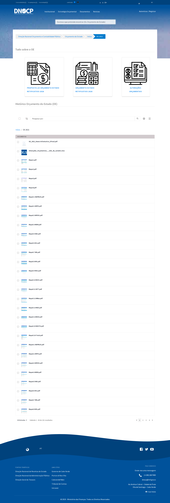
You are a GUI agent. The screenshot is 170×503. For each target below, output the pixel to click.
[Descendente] (27, 118)
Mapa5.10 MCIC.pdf (35, 280)
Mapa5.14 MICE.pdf (35, 317)
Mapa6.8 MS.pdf (34, 409)
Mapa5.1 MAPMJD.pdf (36, 197)
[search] (137, 118)
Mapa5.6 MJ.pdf (34, 243)
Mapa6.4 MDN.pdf (35, 372)
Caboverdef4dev (58, 480)
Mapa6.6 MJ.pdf (34, 391)
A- (100, 3)
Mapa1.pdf (33, 160)
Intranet (55, 488)
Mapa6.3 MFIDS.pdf (36, 363)
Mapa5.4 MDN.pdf (35, 225)
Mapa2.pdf (33, 169)
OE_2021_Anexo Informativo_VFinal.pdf (43, 141)
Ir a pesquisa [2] (32, 2)
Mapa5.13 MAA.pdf (35, 308)
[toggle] (23, 118)
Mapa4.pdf (33, 188)
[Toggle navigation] (36, 11)
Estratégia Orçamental (67, 11)
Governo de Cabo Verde (61, 471)
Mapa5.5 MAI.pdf (35, 234)
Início (18, 130)
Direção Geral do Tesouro (25, 480)
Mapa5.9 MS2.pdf (35, 271)
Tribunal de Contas (59, 484)
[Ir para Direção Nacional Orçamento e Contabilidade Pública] (23, 11)
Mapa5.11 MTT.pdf (35, 289)
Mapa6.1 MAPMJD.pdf (36, 345)
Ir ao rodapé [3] (43, 2)
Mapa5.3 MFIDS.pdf (36, 215)
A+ (106, 2)
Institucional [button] (50, 11)
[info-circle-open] (144, 118)
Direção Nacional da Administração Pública (32, 475)
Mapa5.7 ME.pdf (34, 252)
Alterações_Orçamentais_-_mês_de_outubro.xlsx (47, 151)
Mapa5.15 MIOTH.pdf (36, 326)
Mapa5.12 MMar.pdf (36, 298)
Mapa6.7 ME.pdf (34, 400)
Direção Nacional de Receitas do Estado (30, 471)
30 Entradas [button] (21, 420)
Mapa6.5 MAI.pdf (35, 381)
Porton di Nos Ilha (59, 475)
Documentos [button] (85, 11)
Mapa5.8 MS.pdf (34, 261)
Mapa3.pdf (33, 178)
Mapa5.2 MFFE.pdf (35, 206)
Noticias (96, 11)
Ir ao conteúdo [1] (21, 2)
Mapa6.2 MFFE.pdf (35, 354)
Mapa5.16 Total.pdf (36, 335)
